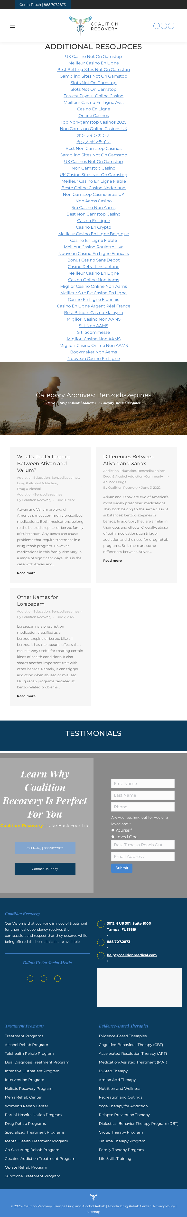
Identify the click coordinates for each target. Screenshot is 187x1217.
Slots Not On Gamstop (94, 82)
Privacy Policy (163, 1206)
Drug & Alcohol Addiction (37, 483)
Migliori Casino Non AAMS (94, 319)
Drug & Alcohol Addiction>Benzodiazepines (39, 491)
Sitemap (93, 1212)
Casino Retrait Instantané (93, 266)
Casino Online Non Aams (93, 279)
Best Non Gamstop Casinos (93, 148)
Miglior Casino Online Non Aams (93, 286)
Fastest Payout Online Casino (93, 95)
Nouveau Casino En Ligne (93, 358)
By (34, 500)
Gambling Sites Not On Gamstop (93, 76)
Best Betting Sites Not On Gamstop (93, 69)
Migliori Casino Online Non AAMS (93, 345)
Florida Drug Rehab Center (129, 1206)
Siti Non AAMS (93, 325)
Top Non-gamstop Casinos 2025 (94, 122)
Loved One (126, 836)
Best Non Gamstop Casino (93, 214)
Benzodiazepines (65, 477)
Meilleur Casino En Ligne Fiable (93, 181)
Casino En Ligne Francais (93, 299)
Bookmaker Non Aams (93, 352)
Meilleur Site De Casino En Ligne (93, 292)
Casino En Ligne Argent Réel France (93, 306)
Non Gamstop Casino (93, 168)
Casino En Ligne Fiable (93, 240)
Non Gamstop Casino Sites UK (93, 194)
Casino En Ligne (93, 109)
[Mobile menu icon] (12, 26)
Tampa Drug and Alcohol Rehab (79, 1206)
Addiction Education (33, 477)
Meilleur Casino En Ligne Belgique (93, 233)
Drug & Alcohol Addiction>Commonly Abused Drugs (133, 479)
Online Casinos (93, 115)
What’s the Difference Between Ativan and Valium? (43, 463)
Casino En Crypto (93, 227)
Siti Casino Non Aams (93, 207)
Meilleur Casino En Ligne (93, 63)
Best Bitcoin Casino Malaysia (93, 312)
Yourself (123, 830)
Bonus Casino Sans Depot (93, 260)
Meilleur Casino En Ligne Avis (93, 102)
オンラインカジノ (93, 135)
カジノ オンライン (93, 141)
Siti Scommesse (93, 332)
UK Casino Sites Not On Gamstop (93, 174)
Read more (26, 573)
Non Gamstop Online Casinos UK (93, 128)
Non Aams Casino (93, 200)
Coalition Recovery (37, 1206)
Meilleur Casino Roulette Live (93, 246)
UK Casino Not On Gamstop (93, 56)
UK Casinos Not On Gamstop (93, 161)
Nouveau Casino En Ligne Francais (93, 253)
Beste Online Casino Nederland (93, 187)
